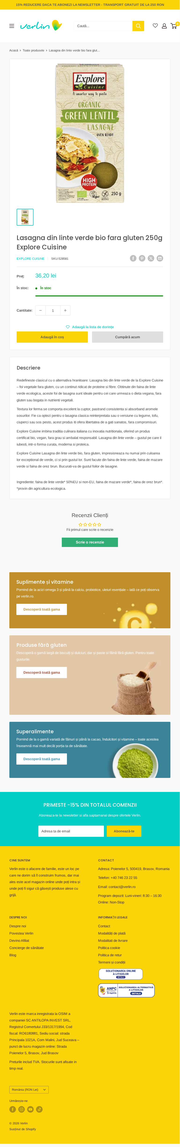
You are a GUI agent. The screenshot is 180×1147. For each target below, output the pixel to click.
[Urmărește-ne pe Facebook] (12, 1109)
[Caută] (138, 26)
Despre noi (17, 926)
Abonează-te (124, 831)
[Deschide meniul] (11, 26)
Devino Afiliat (19, 940)
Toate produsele (33, 50)
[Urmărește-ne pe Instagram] (21, 1109)
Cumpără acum (127, 337)
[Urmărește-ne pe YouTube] (30, 1109)
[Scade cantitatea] (40, 310)
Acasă (13, 50)
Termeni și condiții (111, 962)
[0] (174, 26)
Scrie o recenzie (90, 542)
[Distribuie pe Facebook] (133, 258)
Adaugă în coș (52, 337)
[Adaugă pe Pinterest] (142, 258)
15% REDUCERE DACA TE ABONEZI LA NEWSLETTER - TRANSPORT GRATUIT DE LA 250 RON (90, 5)
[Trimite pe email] (160, 258)
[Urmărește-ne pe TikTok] (39, 1109)
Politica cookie (109, 948)
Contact (104, 926)
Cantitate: (25, 310)
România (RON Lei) (25, 1089)
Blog (12, 955)
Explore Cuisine (30, 258)
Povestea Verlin (21, 933)
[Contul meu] (164, 26)
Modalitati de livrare (113, 940)
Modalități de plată (111, 933)
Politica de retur (110, 955)
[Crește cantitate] (65, 310)
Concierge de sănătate (26, 948)
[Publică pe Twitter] (151, 258)
